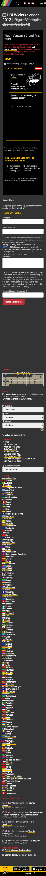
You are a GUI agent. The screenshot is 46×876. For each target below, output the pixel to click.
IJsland (8, 608)
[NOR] (3, 691)
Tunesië (8, 764)
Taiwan (8, 753)
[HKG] (3, 601)
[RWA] (3, 724)
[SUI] (3, 793)
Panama (8, 705)
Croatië (8, 544)
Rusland (8, 722)
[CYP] (3, 549)
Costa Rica (10, 542)
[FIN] (3, 575)
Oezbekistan (10, 696)
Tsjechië (9, 762)
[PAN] (3, 705)
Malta (7, 665)
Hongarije (9, 604)
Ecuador (8, 559)
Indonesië (9, 613)
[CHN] (3, 535)
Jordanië (9, 630)
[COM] (3, 540)
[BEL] (3, 502)
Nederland (9, 684)
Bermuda (9, 509)
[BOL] (3, 511)
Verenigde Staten (12, 781)
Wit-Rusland (10, 786)
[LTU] (3, 651)
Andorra (8, 485)
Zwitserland (10, 793)
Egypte (8, 561)
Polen (7, 710)
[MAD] (3, 656)
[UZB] (3, 696)
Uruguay (8, 771)
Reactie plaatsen (13, 301)
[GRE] (3, 587)
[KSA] (3, 727)
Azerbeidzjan (11, 497)
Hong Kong (10, 601)
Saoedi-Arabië (11, 727)
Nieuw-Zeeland (12, 689)
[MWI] (3, 658)
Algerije (8, 483)
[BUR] (3, 525)
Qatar (7, 717)
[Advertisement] (23, 123)
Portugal (9, 715)
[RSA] (3, 788)
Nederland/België (13, 686)
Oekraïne (9, 693)
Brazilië (8, 518)
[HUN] (3, 604)
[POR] (3, 715)
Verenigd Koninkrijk (13, 776)
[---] (3, 686)
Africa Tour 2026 (11, 444)
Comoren (9, 540)
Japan (8, 627)
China (7, 535)
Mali (7, 663)
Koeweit (9, 639)
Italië (7, 620)
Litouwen (9, 651)
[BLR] (3, 786)
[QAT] (3, 717)
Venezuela (9, 774)
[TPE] (3, 753)
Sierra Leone (10, 736)
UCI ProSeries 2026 (12, 456)
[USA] (3, 781)
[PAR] (3, 708)
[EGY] (3, 561)
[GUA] (3, 592)
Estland (8, 568)
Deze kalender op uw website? (18, 399)
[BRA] (3, 518)
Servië (8, 734)
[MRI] (3, 672)
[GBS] (3, 594)
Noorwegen (10, 691)
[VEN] (3, 774)
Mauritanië (9, 670)
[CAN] (3, 530)
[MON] (3, 677)
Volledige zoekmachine (15, 435)
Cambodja (9, 528)
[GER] (3, 556)
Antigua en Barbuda (13, 487)
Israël (7, 618)
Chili (7, 533)
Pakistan (9, 703)
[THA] (3, 757)
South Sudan (10, 743)
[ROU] (3, 719)
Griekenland (10, 587)
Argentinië (9, 490)
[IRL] (3, 606)
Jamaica (9, 625)
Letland (14, 77)
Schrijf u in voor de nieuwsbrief (18, 850)
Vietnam (8, 783)
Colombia (9, 537)
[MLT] (3, 665)
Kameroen (9, 632)
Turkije (8, 767)
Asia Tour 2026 (10, 449)
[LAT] (3, 646)
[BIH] (3, 514)
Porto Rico (9, 712)
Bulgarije (9, 523)
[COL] (3, 537)
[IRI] (3, 615)
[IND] (3, 611)
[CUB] (3, 547)
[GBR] (3, 776)
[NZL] (3, 689)
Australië (9, 495)
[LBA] (3, 648)
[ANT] (3, 487)
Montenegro (10, 682)
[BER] (3, 509)
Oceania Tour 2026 (12, 454)
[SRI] (3, 748)
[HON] (3, 599)
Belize (8, 504)
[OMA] (3, 698)
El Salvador (10, 563)
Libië (7, 648)
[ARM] (3, 492)
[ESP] (3, 745)
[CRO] (3, 544)
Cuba (7, 547)
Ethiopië (8, 570)
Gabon (8, 580)
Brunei (8, 521)
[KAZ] (3, 634)
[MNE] (3, 682)
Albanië (8, 480)
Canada (8, 530)
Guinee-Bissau (11, 594)
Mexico (8, 674)
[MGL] (3, 679)
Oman (7, 698)
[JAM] (3, 625)
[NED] (3, 684)
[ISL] (3, 608)
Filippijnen (9, 573)
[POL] (3, 710)
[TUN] (3, 764)
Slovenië (9, 738)
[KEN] (3, 637)
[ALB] (3, 480)
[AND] (3, 485)
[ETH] (3, 570)
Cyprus (8, 549)
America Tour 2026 (12, 447)
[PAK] (3, 703)
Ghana (8, 582)
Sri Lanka (9, 748)
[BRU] (3, 521)
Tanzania (9, 755)
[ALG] (3, 483)
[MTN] (3, 670)
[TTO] (3, 760)
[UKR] (3, 693)
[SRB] (3, 734)
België (8, 502)
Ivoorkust (9, 622)
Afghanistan (10, 478)
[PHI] (3, 573)
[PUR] (3, 712)
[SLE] (3, 736)
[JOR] (3, 630)
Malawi (8, 658)
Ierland (8, 606)
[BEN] (3, 507)
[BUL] (3, 523)
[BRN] (3, 499)
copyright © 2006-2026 (9, 873)
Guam (7, 589)
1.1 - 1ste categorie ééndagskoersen (23, 96)
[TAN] (3, 755)
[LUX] (3, 653)
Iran (7, 615)
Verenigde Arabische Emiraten (18, 779)
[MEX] (3, 674)
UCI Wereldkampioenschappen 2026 (19, 458)
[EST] (3, 568)
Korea (7, 641)
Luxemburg (10, 653)
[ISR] (3, 618)
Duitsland (9, 556)
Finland (8, 575)
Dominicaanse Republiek (16, 554)
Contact (28, 874)
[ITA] (3, 620)
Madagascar (10, 656)
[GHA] (3, 582)
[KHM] (3, 528)
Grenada (8, 585)
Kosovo (8, 644)
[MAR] (3, 667)
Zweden (8, 790)
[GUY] (3, 596)
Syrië (7, 750)
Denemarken (10, 552)
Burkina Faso (10, 525)
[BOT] (3, 516)
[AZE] (3, 497)
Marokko (9, 667)
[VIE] (3, 783)
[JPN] (3, 627)
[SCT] (3, 729)
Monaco (8, 677)
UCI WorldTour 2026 (12, 461)
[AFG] (3, 478)
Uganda (8, 769)
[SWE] (3, 790)
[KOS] (3, 644)
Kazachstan (10, 634)
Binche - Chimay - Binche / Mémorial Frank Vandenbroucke (22, 813)
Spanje (8, 745)
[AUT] (3, 701)
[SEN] (3, 731)
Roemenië (9, 719)
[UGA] (3, 769)
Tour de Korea (34, 841)
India (7, 611)
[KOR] (3, 641)
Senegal (8, 731)
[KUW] (3, 639)
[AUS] (3, 495)
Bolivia (8, 511)
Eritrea (8, 566)
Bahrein (8, 499)
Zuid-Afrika (10, 788)
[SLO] (3, 738)
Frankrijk (9, 578)
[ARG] (3, 490)
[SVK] (3, 741)
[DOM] (3, 554)
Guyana (8, 596)
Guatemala (9, 592)
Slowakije (9, 741)
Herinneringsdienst (13, 394)
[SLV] (3, 563)
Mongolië (9, 679)
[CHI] (3, 533)
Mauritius (9, 672)
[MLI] (3, 663)
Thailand (9, 757)
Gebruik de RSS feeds (14, 855)
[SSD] (3, 743)
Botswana (9, 516)
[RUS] (3, 722)
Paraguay (9, 708)
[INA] (3, 613)
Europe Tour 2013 (20, 89)
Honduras (9, 599)
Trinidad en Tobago (13, 760)
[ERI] (3, 566)
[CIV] (3, 622)
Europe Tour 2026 (11, 451)
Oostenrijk (9, 701)
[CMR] (3, 632)
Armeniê (9, 492)
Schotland (9, 729)
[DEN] (3, 552)
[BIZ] (3, 504)
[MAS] (3, 660)
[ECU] (3, 559)
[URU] (3, 771)
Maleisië (9, 660)
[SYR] (3, 750)
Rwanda (8, 724)
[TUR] (3, 767)
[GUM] (3, 589)
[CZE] (3, 762)
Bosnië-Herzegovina (14, 514)
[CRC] (3, 542)
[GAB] (3, 580)
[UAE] (3, 779)
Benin (7, 507)
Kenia (7, 637)
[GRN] (3, 585)
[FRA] (3, 578)
